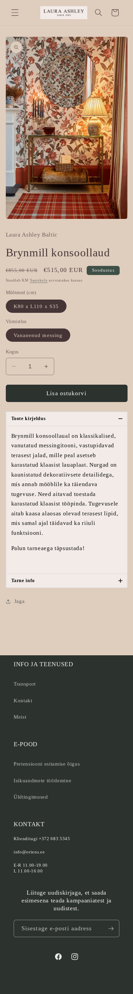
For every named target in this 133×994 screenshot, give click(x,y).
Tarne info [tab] (67, 580)
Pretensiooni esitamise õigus (47, 764)
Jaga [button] (19, 601)
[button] (15, 12)
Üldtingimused (31, 797)
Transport (25, 684)
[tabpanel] (67, 500)
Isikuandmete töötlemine (42, 780)
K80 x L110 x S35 (36, 306)
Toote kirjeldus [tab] (67, 418)
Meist (20, 717)
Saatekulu (39, 280)
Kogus (12, 351)
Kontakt (23, 700)
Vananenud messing (38, 335)
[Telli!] (111, 928)
